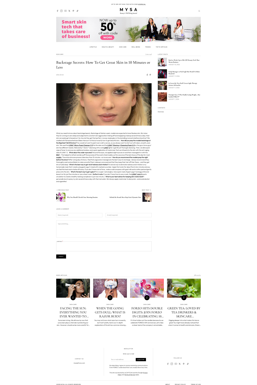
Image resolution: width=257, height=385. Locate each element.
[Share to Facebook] (147, 75)
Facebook (57, 11)
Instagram (61, 11)
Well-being (136, 47)
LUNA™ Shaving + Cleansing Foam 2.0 (121, 145)
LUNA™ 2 (107, 148)
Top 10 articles (161, 47)
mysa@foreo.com (79, 363)
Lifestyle (93, 47)
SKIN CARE (59, 54)
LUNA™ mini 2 (136, 174)
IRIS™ (58, 155)
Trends (148, 47)
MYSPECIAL (142, 4)
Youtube (65, 11)
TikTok (77, 11)
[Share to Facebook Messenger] (150, 75)
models (58, 157)
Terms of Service (130, 375)
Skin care (122, 47)
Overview (161, 112)
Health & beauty (108, 47)
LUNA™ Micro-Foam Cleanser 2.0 (81, 145)
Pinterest (73, 11)
